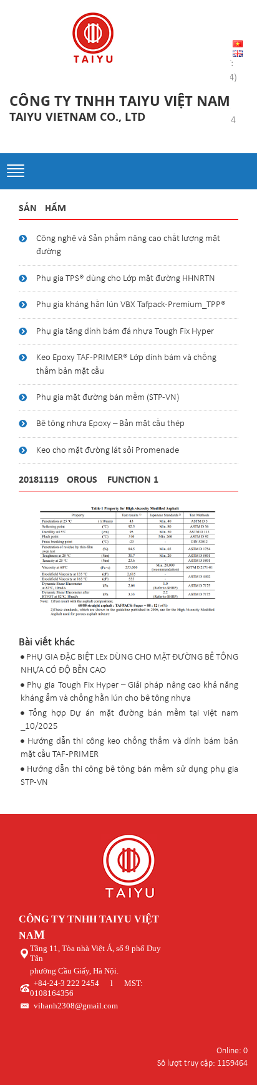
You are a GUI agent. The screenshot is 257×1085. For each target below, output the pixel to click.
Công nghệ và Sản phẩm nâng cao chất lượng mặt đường (128, 245)
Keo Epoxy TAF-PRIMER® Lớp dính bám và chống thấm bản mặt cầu (126, 364)
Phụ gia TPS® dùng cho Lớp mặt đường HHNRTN (125, 278)
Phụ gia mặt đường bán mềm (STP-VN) (107, 397)
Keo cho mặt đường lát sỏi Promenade (107, 450)
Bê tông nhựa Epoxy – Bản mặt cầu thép (110, 424)
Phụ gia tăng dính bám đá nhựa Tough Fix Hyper (125, 331)
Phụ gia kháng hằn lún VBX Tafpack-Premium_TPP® (131, 305)
